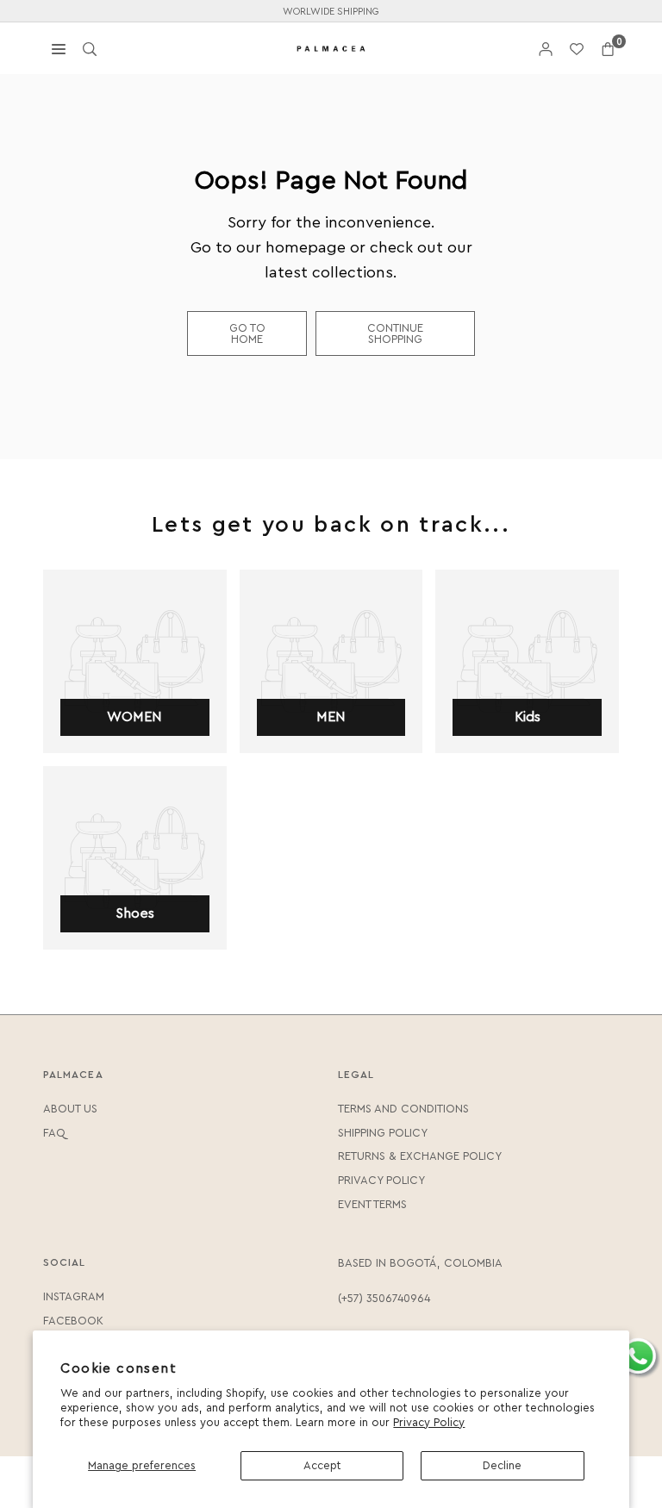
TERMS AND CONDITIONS (403, 1108)
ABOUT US (70, 1108)
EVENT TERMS (372, 1204)
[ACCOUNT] (545, 48)
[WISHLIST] (576, 48)
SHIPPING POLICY (383, 1132)
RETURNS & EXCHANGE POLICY (420, 1156)
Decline (502, 1465)
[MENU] (58, 48)
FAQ (54, 1132)
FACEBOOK (73, 1320)
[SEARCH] (89, 48)
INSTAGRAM (73, 1296)
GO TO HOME (247, 333)
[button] (607, 48)
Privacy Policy (429, 1422)
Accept (322, 1465)
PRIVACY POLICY (381, 1180)
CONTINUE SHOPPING (395, 333)
